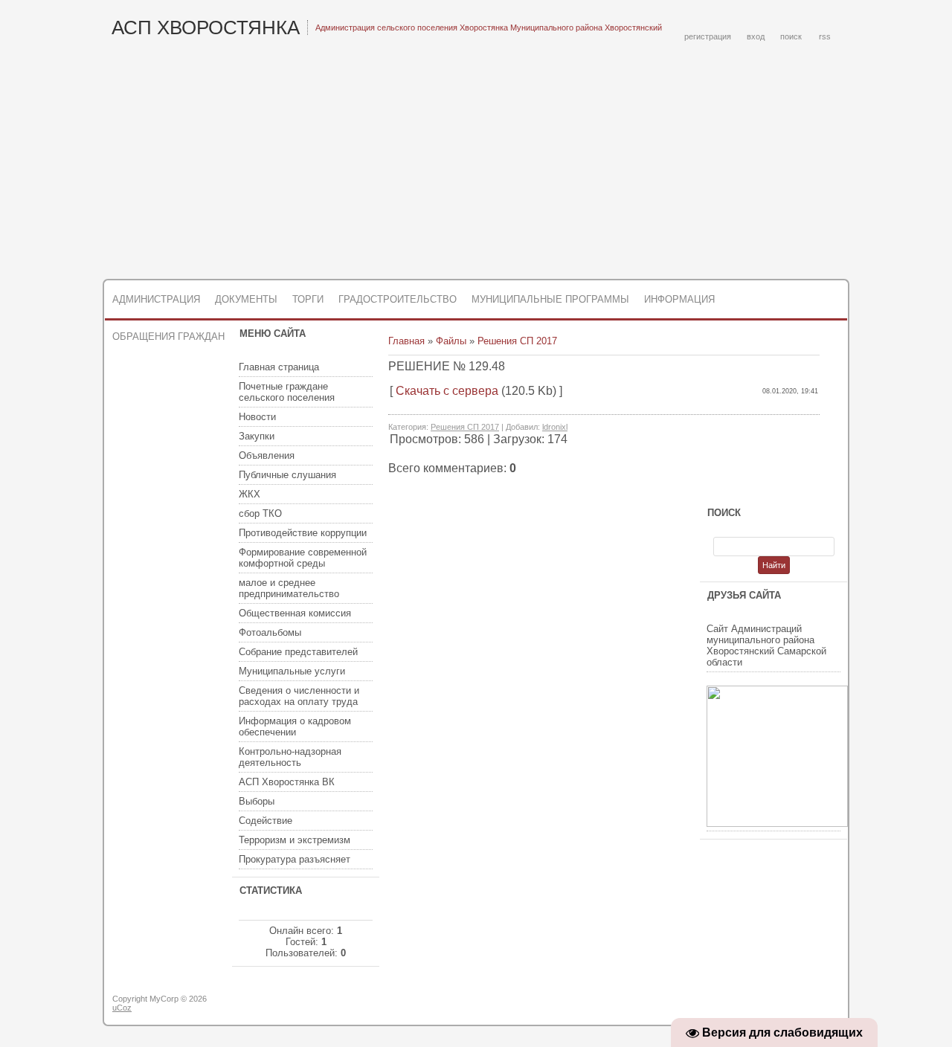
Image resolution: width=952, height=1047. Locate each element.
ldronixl (554, 426)
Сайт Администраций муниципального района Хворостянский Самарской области (766, 645)
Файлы (451, 341)
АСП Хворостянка (206, 27)
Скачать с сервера (447, 390)
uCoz (122, 1007)
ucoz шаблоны (790, 1005)
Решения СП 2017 (517, 341)
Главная (406, 341)
